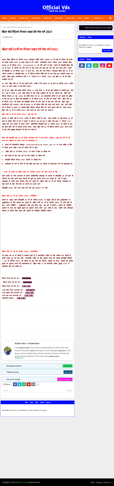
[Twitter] (20, 384)
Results (13, 18)
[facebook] (82, 65)
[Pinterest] (29, 384)
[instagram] (102, 65)
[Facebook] (15, 384)
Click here (30, 290)
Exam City (70, 18)
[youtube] (109, 65)
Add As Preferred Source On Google (98, 28)
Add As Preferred (64, 379)
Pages (86, 18)
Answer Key (36, 18)
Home (4, 18)
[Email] (33, 384)
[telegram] (89, 65)
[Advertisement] (37, 232)
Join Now (68, 372)
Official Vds (22, 482)
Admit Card (23, 18)
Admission (59, 18)
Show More (107, 51)
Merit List (47, 18)
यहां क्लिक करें (26, 286)
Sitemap (99, 482)
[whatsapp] (96, 65)
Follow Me (67, 366)
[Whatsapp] (24, 384)
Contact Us (98, 18)
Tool (79, 18)
